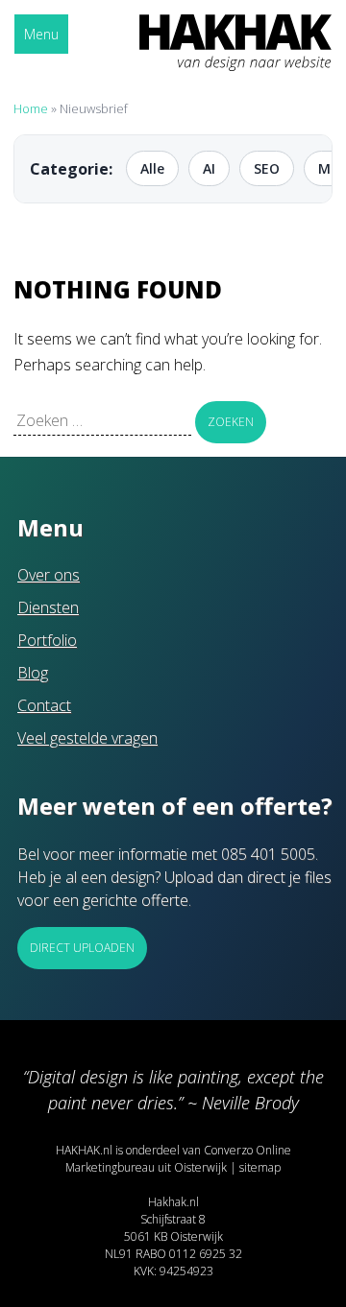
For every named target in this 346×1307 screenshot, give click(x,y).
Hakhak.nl (173, 1202)
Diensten (48, 607)
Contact (44, 705)
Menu (41, 34)
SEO (267, 168)
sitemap (260, 1167)
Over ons (48, 574)
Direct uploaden (82, 947)
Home (30, 108)
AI (209, 168)
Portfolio (47, 640)
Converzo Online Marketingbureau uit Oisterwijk (178, 1159)
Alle (152, 168)
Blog (32, 672)
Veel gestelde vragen (87, 738)
